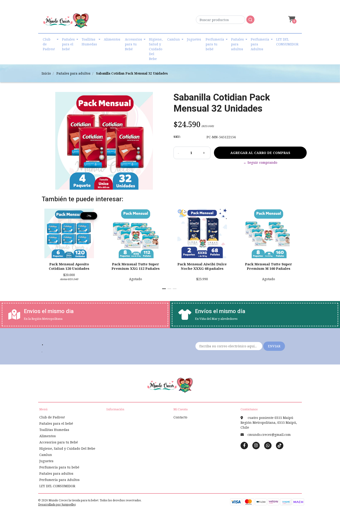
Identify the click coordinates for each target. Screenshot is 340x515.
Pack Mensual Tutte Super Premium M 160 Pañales (268, 266)
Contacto (180, 417)
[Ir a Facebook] (244, 445)
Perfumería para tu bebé (215, 44)
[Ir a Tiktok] (279, 445)
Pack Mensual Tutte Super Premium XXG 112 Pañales (135, 266)
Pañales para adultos (237, 44)
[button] (291, 19)
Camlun (173, 39)
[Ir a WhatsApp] (268, 445)
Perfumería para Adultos (260, 44)
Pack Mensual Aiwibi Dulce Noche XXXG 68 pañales (202, 266)
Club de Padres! (49, 44)
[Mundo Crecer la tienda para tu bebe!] (66, 22)
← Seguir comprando (260, 162)
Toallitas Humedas (89, 41)
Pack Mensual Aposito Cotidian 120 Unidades (69, 266)
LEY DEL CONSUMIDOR (287, 41)
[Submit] (250, 20)
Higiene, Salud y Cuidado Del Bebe (156, 49)
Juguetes (194, 39)
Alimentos (112, 39)
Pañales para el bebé (68, 44)
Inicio (46, 73)
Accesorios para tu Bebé (133, 44)
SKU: (177, 137)
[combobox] (225, 21)
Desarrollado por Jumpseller (56, 504)
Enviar (274, 346)
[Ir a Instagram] (256, 445)
